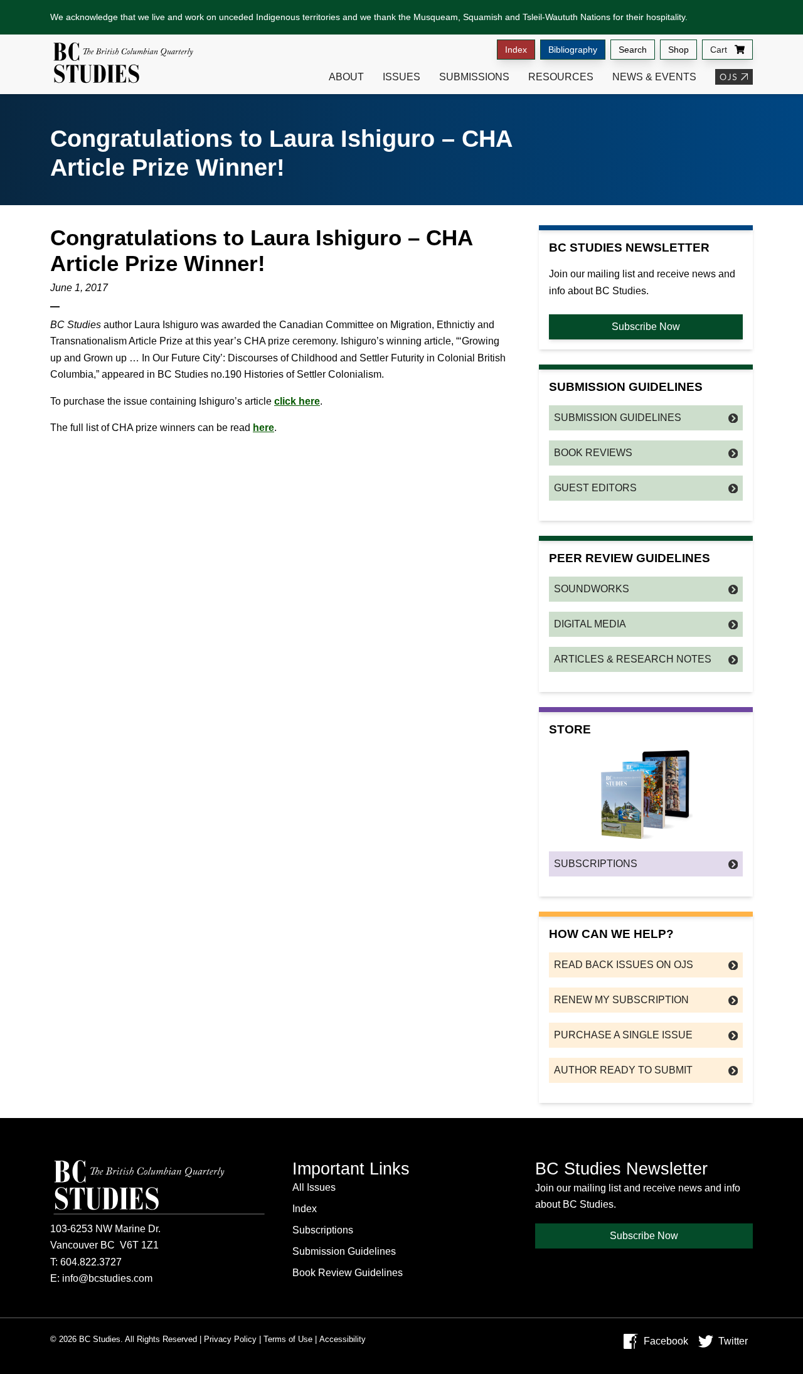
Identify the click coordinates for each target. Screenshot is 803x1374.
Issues (401, 77)
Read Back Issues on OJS (623, 964)
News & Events (654, 77)
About (346, 77)
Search (633, 50)
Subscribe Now (646, 326)
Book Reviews (593, 452)
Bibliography (572, 50)
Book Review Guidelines (347, 1272)
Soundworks (591, 588)
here (263, 427)
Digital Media (590, 624)
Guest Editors (595, 487)
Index (516, 50)
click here (297, 401)
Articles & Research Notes (632, 659)
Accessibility (342, 1339)
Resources (560, 77)
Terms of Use (287, 1339)
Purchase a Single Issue (623, 1035)
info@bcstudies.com (107, 1278)
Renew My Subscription (621, 999)
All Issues (314, 1187)
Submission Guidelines (617, 417)
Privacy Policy (230, 1339)
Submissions (474, 77)
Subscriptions (595, 863)
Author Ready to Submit (623, 1070)
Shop (678, 50)
